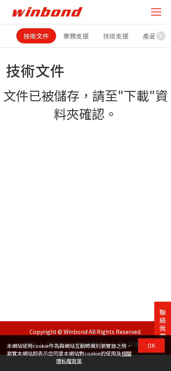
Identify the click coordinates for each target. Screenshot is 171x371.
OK (151, 346)
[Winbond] (47, 11)
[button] (161, 35)
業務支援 (76, 36)
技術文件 (36, 36)
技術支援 (115, 36)
